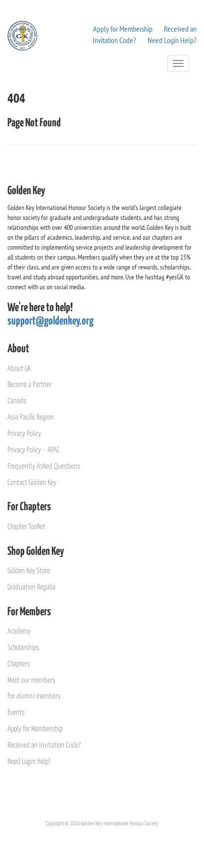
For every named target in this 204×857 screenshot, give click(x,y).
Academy (19, 631)
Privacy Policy (24, 433)
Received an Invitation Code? (44, 745)
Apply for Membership (123, 29)
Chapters (18, 664)
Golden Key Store (28, 571)
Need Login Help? (172, 40)
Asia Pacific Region (30, 417)
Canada (16, 401)
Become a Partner (29, 384)
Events (16, 712)
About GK (19, 369)
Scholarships (23, 647)
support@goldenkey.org (50, 321)
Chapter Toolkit (26, 527)
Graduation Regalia (31, 587)
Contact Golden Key (31, 482)
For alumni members (33, 696)
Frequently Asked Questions (43, 466)
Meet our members (31, 680)
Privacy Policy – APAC (33, 450)
